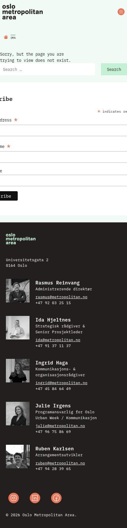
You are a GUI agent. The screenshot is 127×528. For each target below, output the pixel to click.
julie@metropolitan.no (60, 425)
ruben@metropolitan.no (60, 462)
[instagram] (13, 499)
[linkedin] (35, 499)
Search (114, 69)
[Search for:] (47, 69)
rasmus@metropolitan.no (61, 296)
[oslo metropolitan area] (23, 12)
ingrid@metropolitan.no (61, 382)
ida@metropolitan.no (57, 339)
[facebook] (56, 499)
